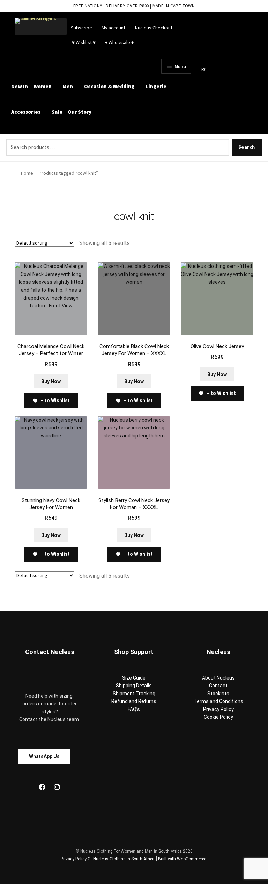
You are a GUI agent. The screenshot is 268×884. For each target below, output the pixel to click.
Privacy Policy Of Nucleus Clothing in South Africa (108, 858)
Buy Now (51, 381)
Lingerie (156, 86)
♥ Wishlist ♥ (83, 42)
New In (19, 86)
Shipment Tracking (134, 693)
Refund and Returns (133, 701)
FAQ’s (134, 709)
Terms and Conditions (218, 701)
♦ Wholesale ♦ (119, 42)
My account (113, 27)
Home (27, 173)
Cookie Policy (218, 717)
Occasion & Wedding (109, 86)
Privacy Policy (218, 709)
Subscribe (81, 27)
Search (246, 147)
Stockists (218, 693)
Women (43, 86)
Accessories (25, 111)
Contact (218, 685)
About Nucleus (218, 678)
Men (67, 86)
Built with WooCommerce (182, 858)
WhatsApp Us (44, 756)
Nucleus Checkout (153, 27)
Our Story (79, 111)
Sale (57, 111)
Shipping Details (134, 685)
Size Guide (134, 678)
